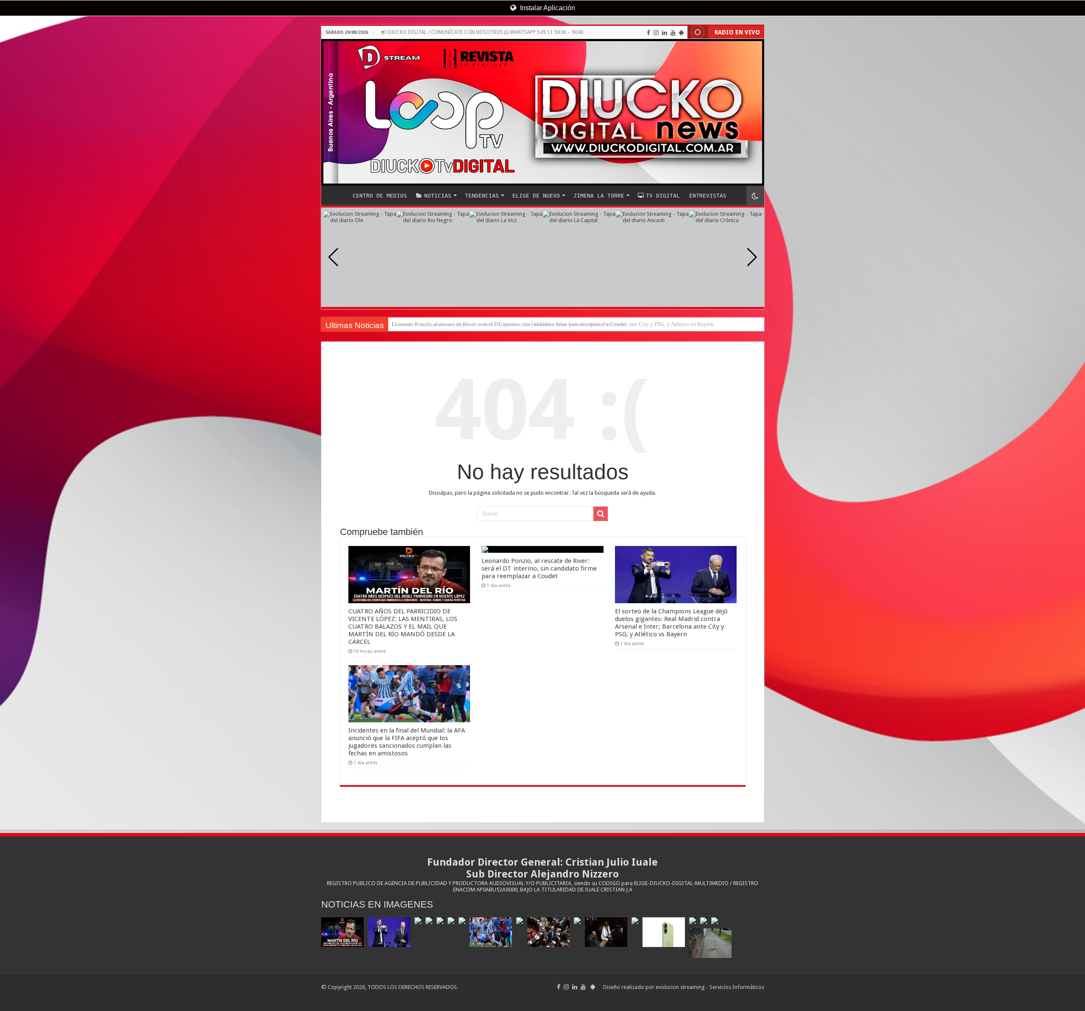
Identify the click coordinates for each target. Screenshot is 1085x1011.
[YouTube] (673, 33)
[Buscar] (600, 514)
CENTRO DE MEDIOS (380, 195)
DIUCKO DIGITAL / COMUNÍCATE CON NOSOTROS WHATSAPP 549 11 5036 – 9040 (485, 32)
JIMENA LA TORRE (598, 195)
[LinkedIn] (664, 33)
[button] (752, 257)
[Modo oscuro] (755, 196)
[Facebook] (648, 33)
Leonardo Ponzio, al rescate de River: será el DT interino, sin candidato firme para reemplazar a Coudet (539, 568)
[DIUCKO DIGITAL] (542, 112)
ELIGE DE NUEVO (536, 195)
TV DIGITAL (663, 195)
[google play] (681, 33)
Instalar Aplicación (546, 7)
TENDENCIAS (482, 195)
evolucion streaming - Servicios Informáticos (710, 987)
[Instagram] (656, 33)
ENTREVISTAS (707, 195)
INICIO (337, 194)
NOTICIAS (437, 195)
